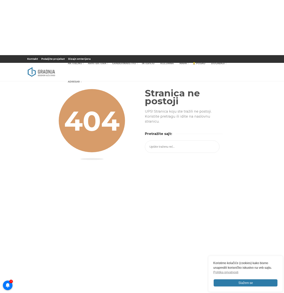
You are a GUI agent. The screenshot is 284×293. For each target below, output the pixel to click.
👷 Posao (199, 63)
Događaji (218, 63)
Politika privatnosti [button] (225, 272)
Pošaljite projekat (53, 58)
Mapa (183, 63)
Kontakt (32, 58)
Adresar (74, 81)
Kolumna (167, 63)
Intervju (148, 63)
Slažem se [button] (245, 283)
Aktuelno (75, 63)
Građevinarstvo (124, 63)
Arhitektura (97, 63)
